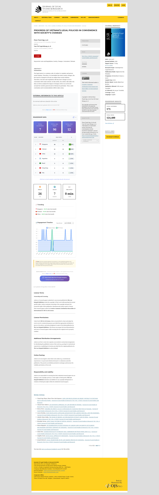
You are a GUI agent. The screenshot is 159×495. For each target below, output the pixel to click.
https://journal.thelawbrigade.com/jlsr (54, 470)
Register (116, 5)
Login (123, 5)
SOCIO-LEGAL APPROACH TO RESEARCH (57, 436)
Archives (65, 17)
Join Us (110, 5)
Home (36, 25)
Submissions (74, 17)
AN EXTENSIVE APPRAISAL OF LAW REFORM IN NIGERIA (65, 404)
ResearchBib (108, 65)
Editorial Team (47, 17)
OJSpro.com (48, 109)
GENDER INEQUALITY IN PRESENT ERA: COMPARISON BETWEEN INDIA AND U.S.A (67, 431)
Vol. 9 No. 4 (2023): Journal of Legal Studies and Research (63, 25)
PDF (38, 56)
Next (97, 445)
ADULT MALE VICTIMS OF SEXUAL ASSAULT (59, 421)
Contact (38, 20)
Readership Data (39, 117)
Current (57, 17)
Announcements (93, 17)
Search (121, 17)
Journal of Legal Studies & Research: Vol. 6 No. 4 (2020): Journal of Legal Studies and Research (63, 415)
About (36, 17)
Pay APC (83, 17)
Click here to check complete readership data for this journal (55, 179)
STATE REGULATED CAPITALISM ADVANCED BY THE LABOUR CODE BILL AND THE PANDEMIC (72, 413)
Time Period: (59, 223)
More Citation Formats (87, 140)
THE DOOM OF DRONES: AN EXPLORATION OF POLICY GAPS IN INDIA (68, 417)
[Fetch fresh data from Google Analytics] (73, 117)
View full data (108, 123)
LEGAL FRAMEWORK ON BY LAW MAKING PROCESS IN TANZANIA (65, 440)
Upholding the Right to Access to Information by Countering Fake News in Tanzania (68, 409)
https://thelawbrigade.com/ (50, 472)
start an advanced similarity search (51, 449)
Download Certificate (112, 137)
